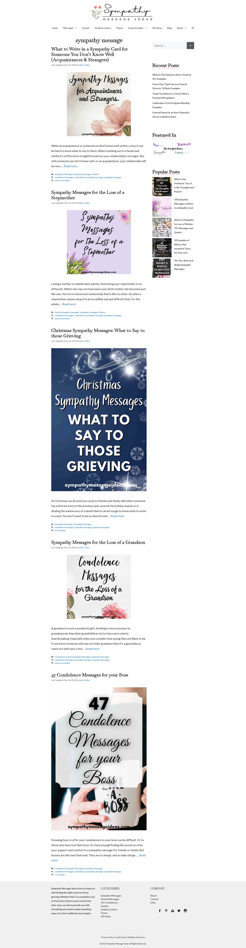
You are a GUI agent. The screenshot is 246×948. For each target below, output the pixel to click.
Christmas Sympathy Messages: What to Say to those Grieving (98, 333)
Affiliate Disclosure (136, 937)
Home (55, 28)
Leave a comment (62, 180)
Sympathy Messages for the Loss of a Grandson (98, 542)
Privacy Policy (107, 937)
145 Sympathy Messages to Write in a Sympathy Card (183, 203)
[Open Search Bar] (193, 28)
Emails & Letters (103, 28)
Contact (154, 899)
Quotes (86, 28)
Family (57, 312)
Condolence (60, 657)
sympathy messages (112, 177)
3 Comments (60, 530)
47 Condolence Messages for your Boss (89, 675)
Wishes (95, 174)
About (180, 28)
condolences (79, 177)
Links (153, 902)
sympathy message (94, 177)
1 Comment (60, 874)
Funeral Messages (110, 899)
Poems (119, 28)
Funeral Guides (135, 28)
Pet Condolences (109, 902)
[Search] (190, 45)
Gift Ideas (157, 28)
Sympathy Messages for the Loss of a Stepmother (87, 194)
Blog (169, 28)
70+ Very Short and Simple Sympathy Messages (183, 264)
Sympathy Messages (64, 174)
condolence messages (64, 177)
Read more (70, 166)
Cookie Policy (121, 937)
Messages (68, 28)
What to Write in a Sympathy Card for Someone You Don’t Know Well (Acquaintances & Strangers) (89, 54)
